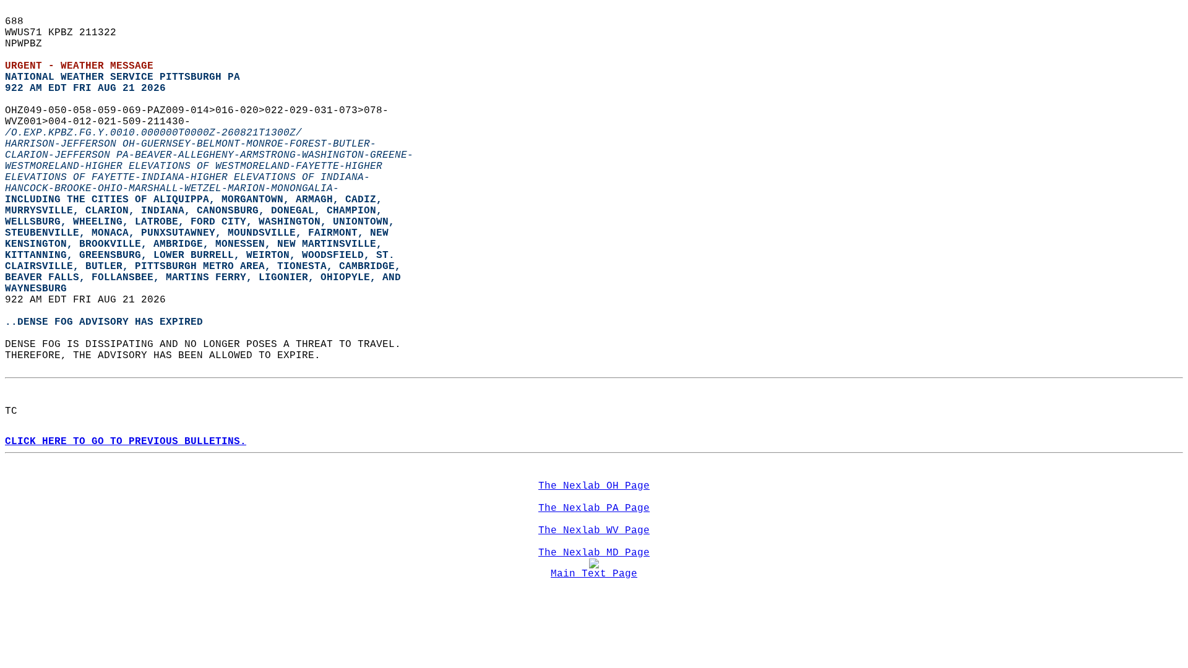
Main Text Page (594, 574)
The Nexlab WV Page (594, 530)
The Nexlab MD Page (594, 553)
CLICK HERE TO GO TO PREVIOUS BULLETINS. (125, 441)
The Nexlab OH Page (594, 486)
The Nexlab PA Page (594, 508)
